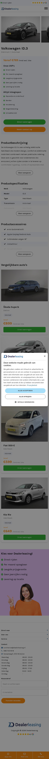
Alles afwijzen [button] (25, 397)
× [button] (44, 356)
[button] (24, 402)
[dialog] (24, 379)
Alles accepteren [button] (25, 391)
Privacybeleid (32, 385)
